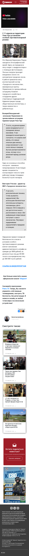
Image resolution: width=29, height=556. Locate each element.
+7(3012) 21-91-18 (15, 535)
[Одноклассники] (21, 311)
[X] (23, 311)
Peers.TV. (6, 289)
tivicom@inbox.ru (6, 546)
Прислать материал (14, 458)
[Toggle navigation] (15, 2)
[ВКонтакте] (19, 311)
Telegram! (23, 279)
